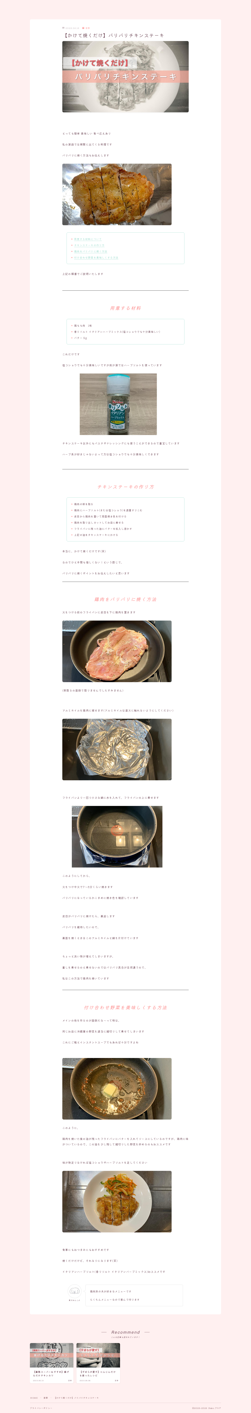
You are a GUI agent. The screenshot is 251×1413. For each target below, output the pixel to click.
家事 (88, 28)
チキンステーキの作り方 (89, 245)
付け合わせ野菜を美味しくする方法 (96, 257)
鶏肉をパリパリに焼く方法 (90, 251)
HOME (34, 1397)
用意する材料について (88, 239)
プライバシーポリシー (41, 1408)
